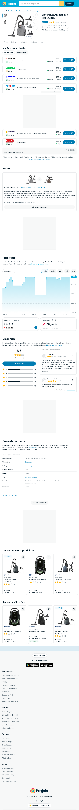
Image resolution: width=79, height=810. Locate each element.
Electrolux (28, 462)
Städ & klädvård (24, 11)
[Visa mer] (4, 60)
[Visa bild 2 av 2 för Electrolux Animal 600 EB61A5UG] (4, 21)
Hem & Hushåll (12, 11)
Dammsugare (36, 11)
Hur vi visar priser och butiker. (39, 159)
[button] (35, 15)
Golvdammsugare (31, 477)
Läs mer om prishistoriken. (39, 264)
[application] (39, 295)
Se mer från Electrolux (9, 495)
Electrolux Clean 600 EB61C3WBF (31, 188)
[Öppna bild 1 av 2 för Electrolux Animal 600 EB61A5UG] (20, 26)
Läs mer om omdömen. (54, 345)
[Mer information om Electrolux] (28, 37)
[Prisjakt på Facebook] (37, 800)
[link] (39, 191)
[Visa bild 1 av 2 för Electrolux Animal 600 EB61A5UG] (4, 15)
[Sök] (61, 3)
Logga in (69, 3)
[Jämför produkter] (35, 27)
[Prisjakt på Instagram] (41, 800)
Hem (3, 11)
